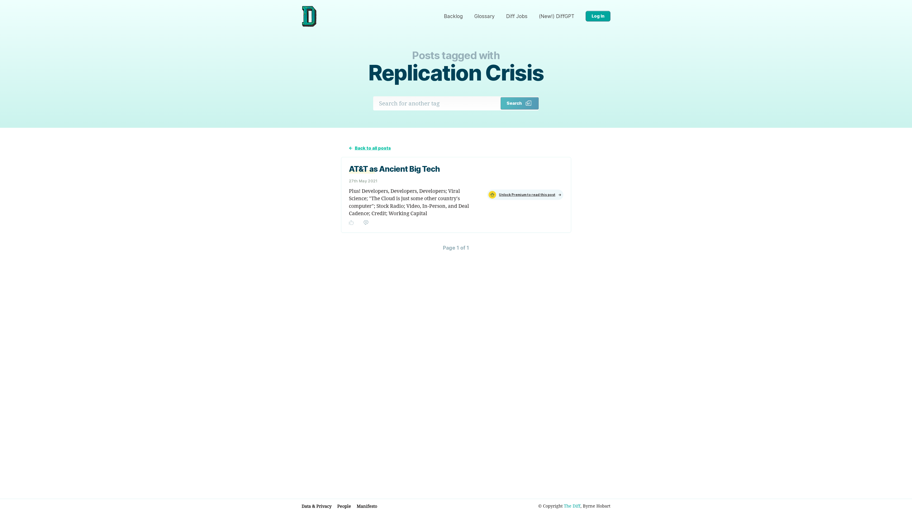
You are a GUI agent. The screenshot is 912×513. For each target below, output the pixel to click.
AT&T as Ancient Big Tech (394, 169)
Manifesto (367, 506)
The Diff (572, 506)
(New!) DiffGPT (556, 16)
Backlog (453, 16)
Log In (598, 16)
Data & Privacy (317, 506)
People (344, 506)
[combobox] (437, 103)
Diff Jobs (516, 16)
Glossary (484, 16)
